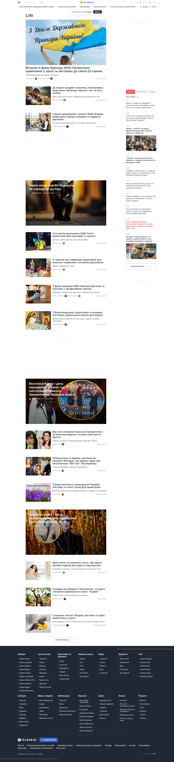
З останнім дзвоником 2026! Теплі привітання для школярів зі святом (73, 234)
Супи (142, 707)
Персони (82, 696)
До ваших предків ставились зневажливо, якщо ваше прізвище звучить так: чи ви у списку (77, 90)
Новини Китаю (145, 673)
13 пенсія (123, 700)
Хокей (82, 669)
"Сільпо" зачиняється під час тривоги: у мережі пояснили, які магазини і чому (140, 160)
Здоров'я (123, 654)
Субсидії (42, 669)
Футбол (82, 659)
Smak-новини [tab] (141, 92)
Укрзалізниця (64, 679)
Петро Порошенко (86, 724)
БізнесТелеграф (100, 7)
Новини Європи (146, 659)
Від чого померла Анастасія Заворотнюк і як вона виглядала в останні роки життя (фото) (77, 434)
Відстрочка (64, 707)
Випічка (143, 700)
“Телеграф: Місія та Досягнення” (123, 7)
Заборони (103, 711)
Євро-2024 (84, 673)
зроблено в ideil (149, 753)
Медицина (43, 673)
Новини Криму (24, 687)
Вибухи (42, 704)
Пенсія (121, 696)
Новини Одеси (24, 669)
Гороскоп (156, 7)
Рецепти (143, 696)
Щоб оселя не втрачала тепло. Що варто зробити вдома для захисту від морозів (77, 564)
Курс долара (64, 675)
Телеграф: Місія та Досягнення (41, 748)
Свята (101, 696)
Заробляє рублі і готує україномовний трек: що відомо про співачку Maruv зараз (52, 518)
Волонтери (43, 714)
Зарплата (43, 659)
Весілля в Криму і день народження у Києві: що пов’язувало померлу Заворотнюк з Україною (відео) (52, 389)
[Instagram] (146, 2)
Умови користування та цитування (89, 745)
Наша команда (144, 745)
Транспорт (63, 665)
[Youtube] (140, 2)
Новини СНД (145, 669)
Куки (89, 12)
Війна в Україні (45, 696)
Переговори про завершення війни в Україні (36, 7)
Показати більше (62, 640)
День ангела (104, 714)
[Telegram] (137, 2)
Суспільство (44, 654)
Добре (97, 12)
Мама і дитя (124, 659)
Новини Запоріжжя (26, 676)
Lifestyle (22, 696)
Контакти (132, 745)
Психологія (124, 669)
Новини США (145, 662)
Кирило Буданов (86, 720)
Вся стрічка (130, 97)
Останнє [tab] (130, 92)
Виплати (42, 666)
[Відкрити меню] (19, 2)
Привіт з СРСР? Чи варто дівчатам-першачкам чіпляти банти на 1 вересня (139, 131)
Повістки (63, 700)
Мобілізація (64, 696)
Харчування (124, 662)
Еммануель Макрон (87, 713)
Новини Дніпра (25, 666)
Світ (141, 654)
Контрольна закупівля (67, 7)
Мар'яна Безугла (86, 727)
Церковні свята (105, 700)
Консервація (144, 704)
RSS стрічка (60, 748)
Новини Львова (25, 673)
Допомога (43, 683)
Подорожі (22, 711)
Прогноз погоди (45, 687)
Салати (143, 714)
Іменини (103, 718)
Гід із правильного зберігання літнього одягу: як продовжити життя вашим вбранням (139, 211)
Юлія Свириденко (86, 731)
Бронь (62, 704)
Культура (22, 714)
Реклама (108, 745)
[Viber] (134, 2)
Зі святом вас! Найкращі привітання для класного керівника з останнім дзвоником (77, 261)
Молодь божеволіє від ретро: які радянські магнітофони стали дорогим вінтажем (139, 186)
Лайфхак (22, 718)
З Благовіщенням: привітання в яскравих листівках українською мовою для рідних (77, 313)
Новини (21, 654)
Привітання (23, 725)
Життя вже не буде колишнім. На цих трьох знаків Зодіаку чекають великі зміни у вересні (140, 118)
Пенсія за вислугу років (126, 719)
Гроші (62, 661)
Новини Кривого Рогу (27, 680)
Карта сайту (22, 748)
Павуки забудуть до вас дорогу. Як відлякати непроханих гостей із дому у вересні (140, 198)
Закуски (143, 718)
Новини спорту (85, 654)
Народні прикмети (106, 704)
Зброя (41, 711)
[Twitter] (143, 2)
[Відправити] (42, 2)
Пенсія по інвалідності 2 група (127, 705)
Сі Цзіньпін (84, 709)
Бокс (81, 662)
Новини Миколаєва (26, 691)
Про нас (21, 745)
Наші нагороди (120, 745)
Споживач (23, 704)
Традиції (103, 707)
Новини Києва (24, 659)
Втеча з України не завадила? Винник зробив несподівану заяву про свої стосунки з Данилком (140, 105)
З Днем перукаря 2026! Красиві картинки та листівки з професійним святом (78, 287)
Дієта (122, 666)
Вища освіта (44, 680)
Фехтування (84, 676)
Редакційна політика (65, 745)
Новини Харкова (25, 662)
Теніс (82, 666)
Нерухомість (64, 668)
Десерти (143, 711)
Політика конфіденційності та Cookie (40, 745)
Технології (103, 659)
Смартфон (104, 673)
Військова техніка (46, 718)
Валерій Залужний (87, 716)
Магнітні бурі (24, 722)
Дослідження (125, 673)
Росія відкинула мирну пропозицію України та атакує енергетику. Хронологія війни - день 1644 (140, 225)
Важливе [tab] (152, 92)
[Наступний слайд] (157, 7)
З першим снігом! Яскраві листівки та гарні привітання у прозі (78, 616)
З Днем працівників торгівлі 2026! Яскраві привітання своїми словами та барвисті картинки (77, 117)
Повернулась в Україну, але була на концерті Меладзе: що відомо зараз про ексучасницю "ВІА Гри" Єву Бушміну (76, 461)
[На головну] (87, 2)
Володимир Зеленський (84, 701)
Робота (42, 662)
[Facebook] (130, 2)
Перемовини (44, 707)
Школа (41, 676)
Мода (21, 707)
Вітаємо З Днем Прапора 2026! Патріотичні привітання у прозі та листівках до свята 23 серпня (64, 69)
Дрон (102, 669)
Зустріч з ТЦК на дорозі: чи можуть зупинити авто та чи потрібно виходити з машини (139, 239)
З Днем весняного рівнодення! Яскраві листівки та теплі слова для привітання (76, 485)
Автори (145, 7)
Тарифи (62, 672)
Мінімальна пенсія (127, 715)
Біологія (103, 666)
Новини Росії (145, 666)
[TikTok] (149, 2)
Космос (102, 662)
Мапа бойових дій (46, 700)
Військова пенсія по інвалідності (127, 710)
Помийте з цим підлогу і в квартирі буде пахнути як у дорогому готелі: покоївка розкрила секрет (140, 173)
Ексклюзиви (85, 7)
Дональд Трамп (85, 706)
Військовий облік (66, 714)
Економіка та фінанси (64, 655)
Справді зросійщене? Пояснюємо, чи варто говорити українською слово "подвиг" (78, 590)
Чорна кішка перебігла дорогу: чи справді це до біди (52, 187)
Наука (101, 654)
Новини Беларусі (146, 676)
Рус (154, 2)
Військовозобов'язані (67, 711)
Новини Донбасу (25, 683)
